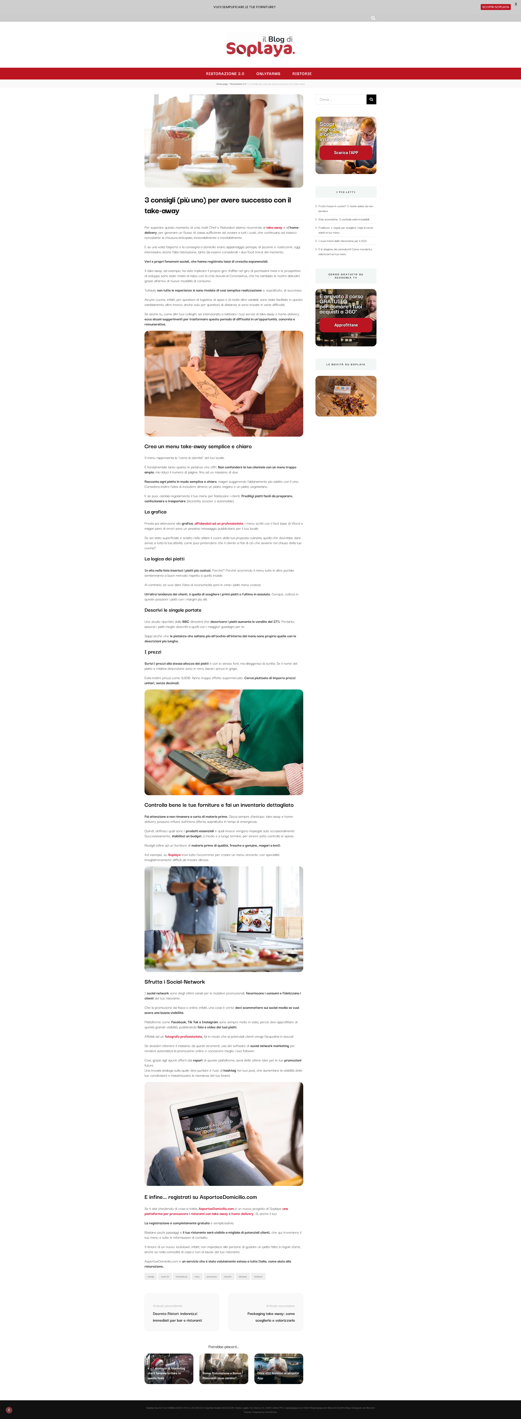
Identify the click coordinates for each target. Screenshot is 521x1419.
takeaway (243, 1276)
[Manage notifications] (9, 1410)
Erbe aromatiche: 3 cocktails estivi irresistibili (344, 219)
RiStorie (302, 73)
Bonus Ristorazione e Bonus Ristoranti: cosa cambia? (221, 1375)
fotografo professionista (183, 1036)
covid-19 (165, 1276)
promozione (212, 1276)
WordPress (271, 1412)
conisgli (151, 1276)
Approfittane (346, 325)
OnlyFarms (268, 73)
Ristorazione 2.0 (225, 73)
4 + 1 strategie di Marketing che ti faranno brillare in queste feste (166, 1373)
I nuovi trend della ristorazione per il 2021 (343, 240)
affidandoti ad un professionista (219, 523)
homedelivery (181, 1276)
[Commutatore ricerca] (373, 18)
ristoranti (227, 1276)
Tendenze (258, 1276)
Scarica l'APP (346, 152)
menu (197, 1276)
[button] (318, 396)
